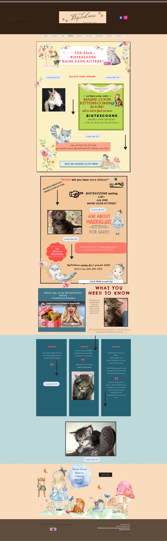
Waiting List (100, 88)
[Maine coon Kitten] (121, 17)
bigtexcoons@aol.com (123, 526)
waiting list (86, 265)
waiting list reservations (84, 367)
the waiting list (107, 247)
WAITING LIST (98, 221)
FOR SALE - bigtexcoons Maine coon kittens (82, 57)
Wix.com (69, 524)
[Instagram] (125, 17)
